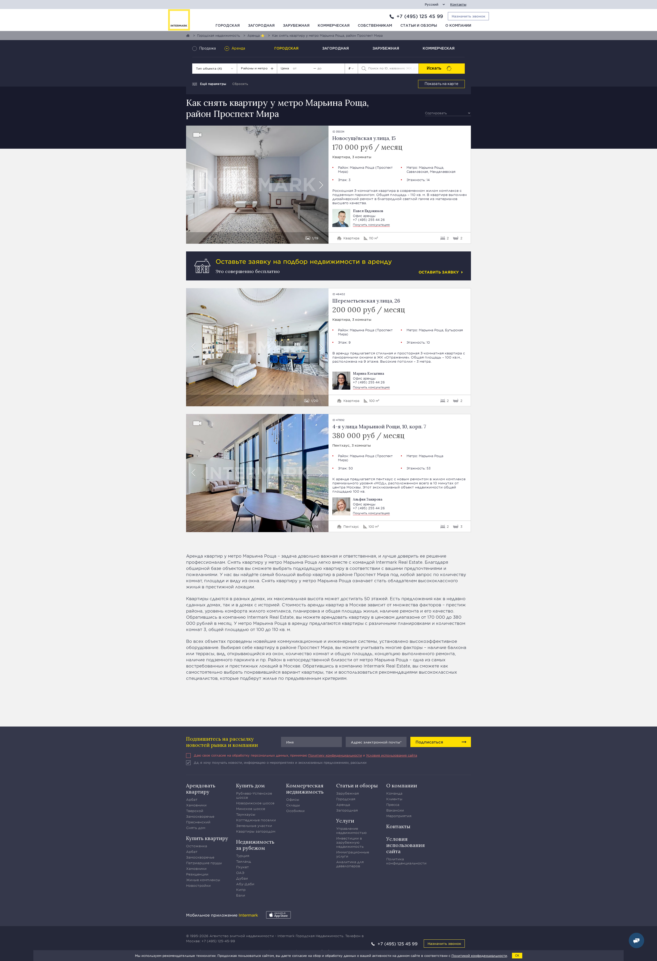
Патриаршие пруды (204, 863)
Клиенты (394, 799)
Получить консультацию (371, 224)
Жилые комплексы (203, 880)
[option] (257, 185)
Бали (240, 895)
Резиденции (197, 874)
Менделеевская (443, 171)
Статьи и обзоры (418, 25)
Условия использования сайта (391, 755)
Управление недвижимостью (351, 830)
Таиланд (243, 861)
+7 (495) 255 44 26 (369, 220)
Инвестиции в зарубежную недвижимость (350, 842)
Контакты (458, 4)
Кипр (241, 890)
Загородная (261, 25)
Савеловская (417, 171)
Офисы (292, 799)
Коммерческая (334, 25)
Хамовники (196, 805)
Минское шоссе (250, 809)
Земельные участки (254, 826)
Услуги (345, 820)
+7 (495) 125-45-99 (218, 941)
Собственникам (375, 25)
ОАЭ (240, 873)
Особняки (295, 811)
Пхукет (242, 867)
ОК (517, 955)
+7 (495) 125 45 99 (420, 16)
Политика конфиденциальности (406, 861)
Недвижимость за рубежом (255, 844)
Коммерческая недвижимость (305, 788)
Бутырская (454, 330)
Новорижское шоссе (255, 803)
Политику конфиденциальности (335, 755)
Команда (394, 793)
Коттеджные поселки (256, 820)
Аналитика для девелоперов (350, 864)
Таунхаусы (245, 814)
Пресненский (198, 822)
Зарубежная (296, 25)
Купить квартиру (207, 838)
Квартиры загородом (255, 831)
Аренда (343, 805)
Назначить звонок (444, 943)
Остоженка (196, 846)
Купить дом (250, 785)
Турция (242, 856)
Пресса (392, 805)
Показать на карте (441, 84)
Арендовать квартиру (200, 788)
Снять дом (195, 828)
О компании (458, 25)
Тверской (194, 811)
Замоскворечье (200, 816)
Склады (293, 805)
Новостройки (198, 885)
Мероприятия (398, 816)
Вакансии (395, 810)
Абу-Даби (245, 884)
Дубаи (242, 878)
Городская (228, 25)
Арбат (192, 799)
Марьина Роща (362, 167)
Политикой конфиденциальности (479, 956)
